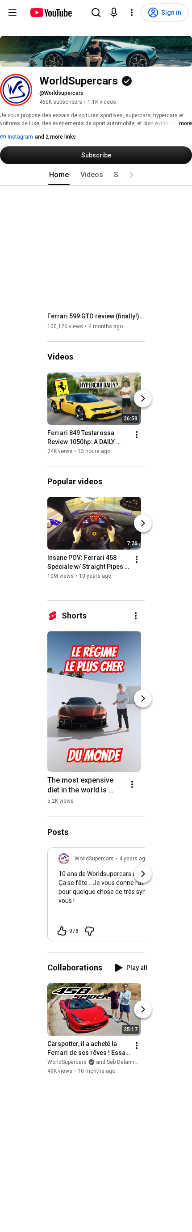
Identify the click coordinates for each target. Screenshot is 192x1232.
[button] (131, 175)
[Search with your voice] (114, 12)
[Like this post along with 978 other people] (62, 931)
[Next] (143, 398)
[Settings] (131, 12)
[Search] (96, 12)
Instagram (19, 137)
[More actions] (137, 435)
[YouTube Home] (50, 12)
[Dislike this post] (89, 931)
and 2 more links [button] (55, 137)
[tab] (59, 175)
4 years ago (133, 858)
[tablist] (96, 175)
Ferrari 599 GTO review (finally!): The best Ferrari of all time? (96, 316)
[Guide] (12, 12)
